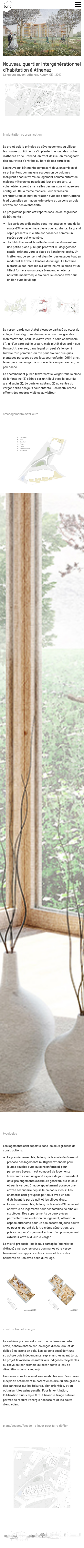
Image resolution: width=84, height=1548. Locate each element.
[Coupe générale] (42, 1536)
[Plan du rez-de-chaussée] (42, 1477)
